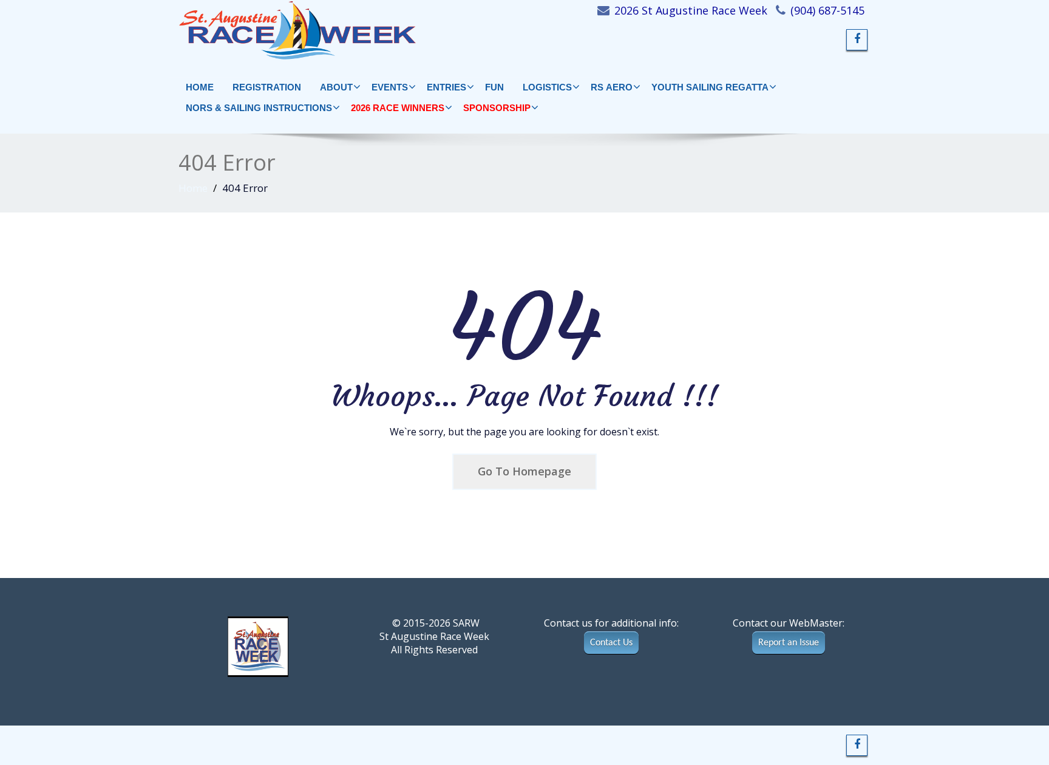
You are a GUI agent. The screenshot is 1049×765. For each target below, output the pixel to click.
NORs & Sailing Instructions (259, 108)
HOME (200, 87)
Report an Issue (788, 643)
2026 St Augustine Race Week (690, 10)
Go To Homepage (524, 471)
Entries (446, 87)
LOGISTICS (547, 87)
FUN (494, 87)
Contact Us (611, 643)
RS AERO (612, 87)
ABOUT (336, 87)
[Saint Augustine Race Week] (362, 30)
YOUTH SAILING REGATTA (710, 87)
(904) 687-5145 (827, 10)
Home (193, 188)
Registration (267, 87)
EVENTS (390, 87)
